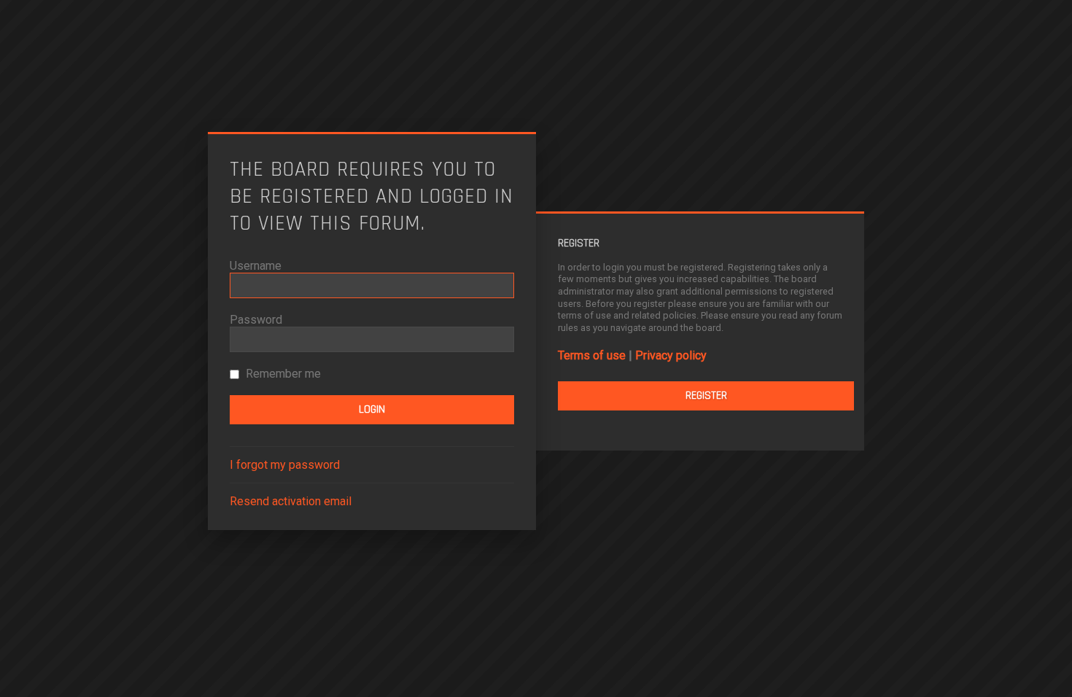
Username (255, 266)
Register (706, 395)
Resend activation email (290, 501)
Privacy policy (671, 355)
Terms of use (592, 355)
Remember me (282, 374)
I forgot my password (285, 465)
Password (256, 320)
